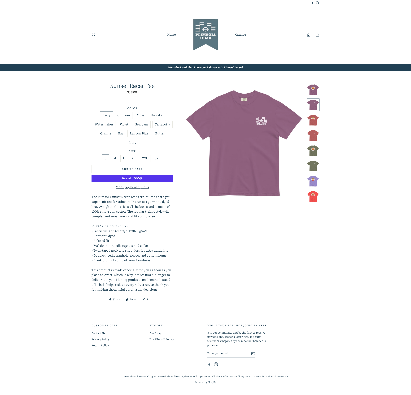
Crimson (123, 115)
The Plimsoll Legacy (162, 339)
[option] (205, 67)
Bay (120, 133)
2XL (145, 158)
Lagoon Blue (139, 133)
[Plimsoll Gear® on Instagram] (216, 364)
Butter (160, 133)
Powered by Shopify (205, 382)
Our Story (155, 333)
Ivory (132, 142)
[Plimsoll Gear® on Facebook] (209, 364)
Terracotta (162, 124)
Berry (106, 115)
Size (132, 151)
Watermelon (104, 124)
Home (171, 34)
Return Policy (100, 345)
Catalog (240, 34)
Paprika (156, 115)
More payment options (132, 187)
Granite (105, 133)
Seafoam (141, 124)
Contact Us (98, 333)
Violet (124, 124)
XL (134, 158)
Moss (140, 115)
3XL (157, 158)
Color (132, 108)
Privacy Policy (101, 339)
